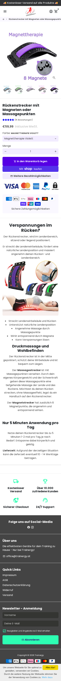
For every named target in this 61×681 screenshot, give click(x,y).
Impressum (9, 575)
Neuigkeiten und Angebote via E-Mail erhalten (28, 630)
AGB (5, 580)
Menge (7, 146)
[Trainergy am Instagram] (32, 527)
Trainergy (39, 655)
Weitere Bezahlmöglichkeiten (32, 176)
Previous (5, 54)
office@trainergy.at (16, 556)
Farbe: (20, 133)
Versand (8, 595)
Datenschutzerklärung (16, 585)
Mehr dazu (47, 677)
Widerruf (8, 590)
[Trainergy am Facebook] (28, 527)
